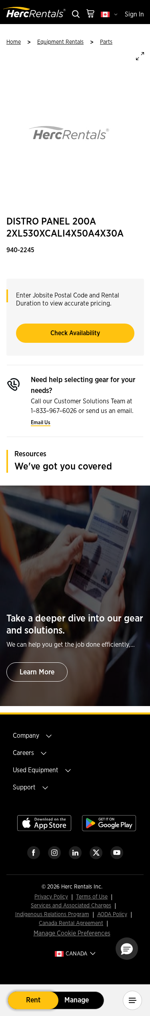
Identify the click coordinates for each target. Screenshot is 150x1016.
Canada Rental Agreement (71, 923)
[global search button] (75, 15)
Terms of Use (92, 897)
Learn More (37, 672)
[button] (127, 948)
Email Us (40, 422)
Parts (106, 42)
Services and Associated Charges (71, 906)
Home (13, 42)
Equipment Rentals (60, 42)
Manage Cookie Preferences (72, 933)
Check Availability (75, 333)
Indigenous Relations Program (52, 914)
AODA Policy (112, 914)
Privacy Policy (51, 897)
